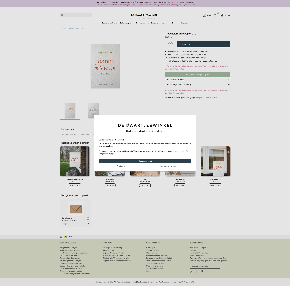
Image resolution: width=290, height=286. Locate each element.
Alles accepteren (145, 161)
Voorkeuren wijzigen (168, 166)
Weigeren (121, 166)
